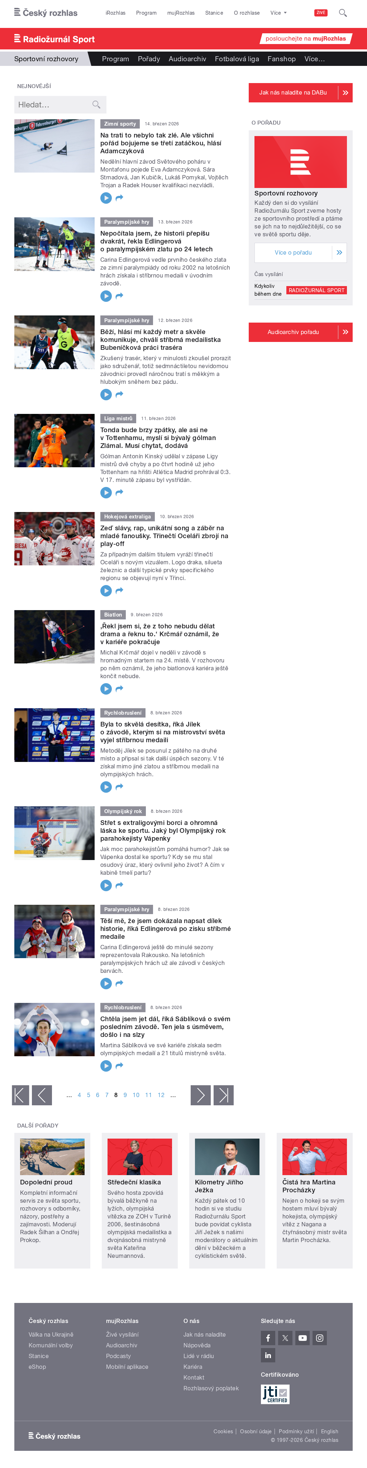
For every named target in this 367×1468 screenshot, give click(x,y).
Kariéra (193, 1366)
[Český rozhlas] (45, 13)
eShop (37, 1366)
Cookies (223, 1431)
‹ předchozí (42, 1095)
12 (161, 1095)
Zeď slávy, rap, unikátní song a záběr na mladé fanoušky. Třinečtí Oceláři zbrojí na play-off (164, 535)
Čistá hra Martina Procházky (308, 1186)
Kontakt (194, 1377)
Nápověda (197, 1345)
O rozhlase (247, 13)
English (329, 1431)
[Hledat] (343, 13)
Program (146, 13)
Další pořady (38, 1125)
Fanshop (282, 59)
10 (136, 1095)
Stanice (214, 13)
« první (20, 1095)
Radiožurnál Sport (316, 290)
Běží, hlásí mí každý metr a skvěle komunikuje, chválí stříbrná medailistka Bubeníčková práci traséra (160, 339)
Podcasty (118, 1356)
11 (148, 1095)
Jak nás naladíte (205, 1334)
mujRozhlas (181, 13)
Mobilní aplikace (127, 1366)
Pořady (149, 59)
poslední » (224, 1095)
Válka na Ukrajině (51, 1334)
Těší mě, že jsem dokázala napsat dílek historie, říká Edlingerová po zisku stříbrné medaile (165, 928)
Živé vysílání (122, 1334)
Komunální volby (51, 1345)
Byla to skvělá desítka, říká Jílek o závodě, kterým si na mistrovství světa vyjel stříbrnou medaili (162, 732)
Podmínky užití (296, 1431)
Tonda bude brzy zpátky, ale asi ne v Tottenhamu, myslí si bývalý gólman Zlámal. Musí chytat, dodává (158, 437)
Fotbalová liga (237, 59)
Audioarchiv (187, 59)
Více (315, 59)
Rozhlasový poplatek (211, 1388)
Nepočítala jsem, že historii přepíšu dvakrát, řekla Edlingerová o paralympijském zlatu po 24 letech (156, 241)
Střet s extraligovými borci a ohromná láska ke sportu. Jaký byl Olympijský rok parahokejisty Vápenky (163, 830)
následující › (201, 1095)
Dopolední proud (46, 1182)
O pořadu (266, 123)
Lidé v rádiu (199, 1356)
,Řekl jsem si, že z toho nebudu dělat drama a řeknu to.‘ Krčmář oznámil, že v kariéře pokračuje (159, 634)
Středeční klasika (134, 1182)
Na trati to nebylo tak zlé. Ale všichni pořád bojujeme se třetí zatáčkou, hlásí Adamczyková (160, 143)
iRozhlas (116, 13)
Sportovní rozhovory (286, 193)
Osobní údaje (256, 1431)
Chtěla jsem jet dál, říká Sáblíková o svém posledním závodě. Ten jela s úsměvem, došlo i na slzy (165, 1026)
